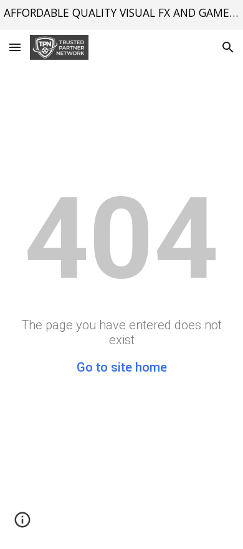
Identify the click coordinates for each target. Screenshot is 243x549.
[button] (15, 47)
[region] (121, 15)
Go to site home (122, 367)
